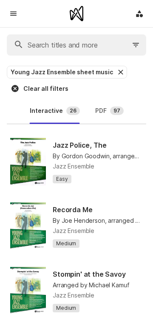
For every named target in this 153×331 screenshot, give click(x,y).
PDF (107, 110)
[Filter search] (136, 45)
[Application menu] (139, 13)
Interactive (53, 110)
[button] (120, 72)
